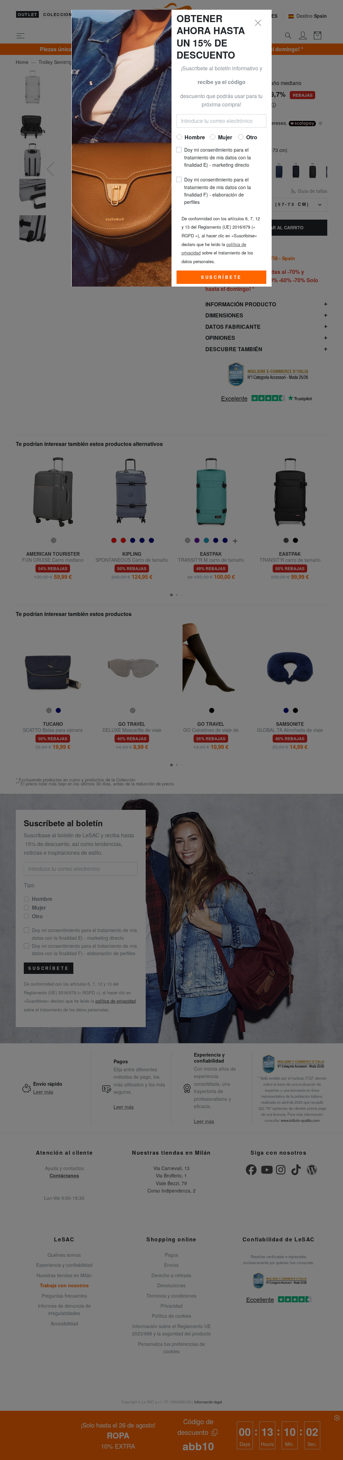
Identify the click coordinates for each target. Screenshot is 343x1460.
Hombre (195, 137)
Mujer (225, 137)
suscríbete (221, 277)
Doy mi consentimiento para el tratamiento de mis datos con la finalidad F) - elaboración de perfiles (217, 190)
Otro (251, 137)
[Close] (258, 23)
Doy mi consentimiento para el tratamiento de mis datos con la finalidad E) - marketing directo (217, 157)
